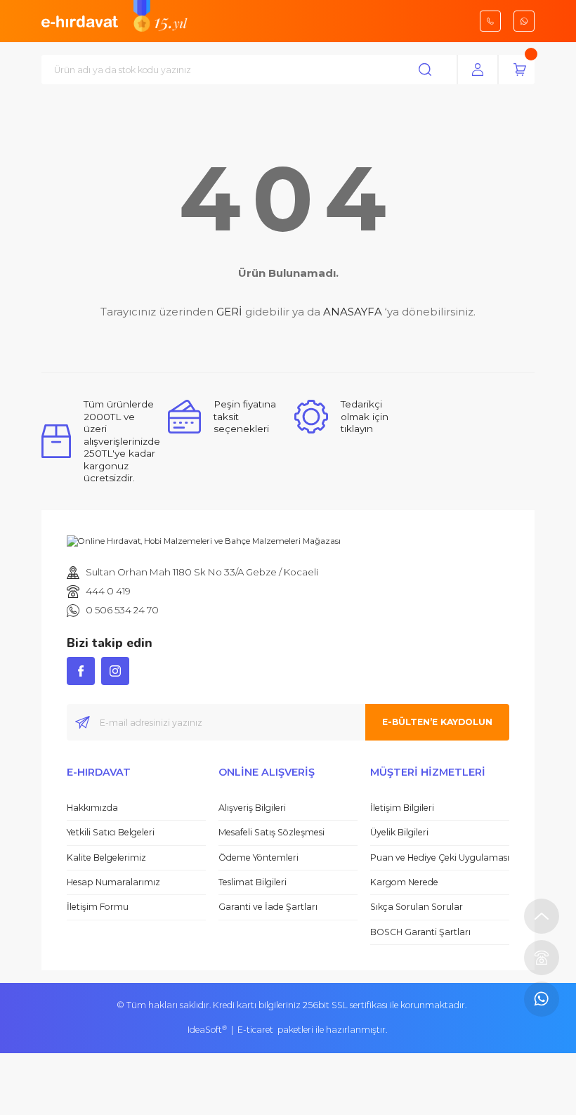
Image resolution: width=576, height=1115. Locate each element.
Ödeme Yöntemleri (258, 857)
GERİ (229, 311)
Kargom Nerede (404, 882)
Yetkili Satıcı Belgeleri (111, 832)
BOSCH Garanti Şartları (420, 932)
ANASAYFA (352, 311)
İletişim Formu (98, 906)
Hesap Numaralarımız (113, 882)
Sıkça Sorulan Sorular (416, 906)
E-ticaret (255, 1029)
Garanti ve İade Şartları (268, 906)
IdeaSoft (207, 1029)
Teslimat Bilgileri (252, 882)
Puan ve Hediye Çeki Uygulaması (439, 857)
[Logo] (79, 20)
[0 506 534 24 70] (541, 999)
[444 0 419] (541, 957)
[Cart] (520, 69)
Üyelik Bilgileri (399, 832)
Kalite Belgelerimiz (106, 857)
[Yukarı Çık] (541, 916)
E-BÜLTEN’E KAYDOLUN (437, 722)
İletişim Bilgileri (402, 807)
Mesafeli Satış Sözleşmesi (271, 832)
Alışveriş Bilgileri (252, 807)
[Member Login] (477, 69)
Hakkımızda (92, 807)
